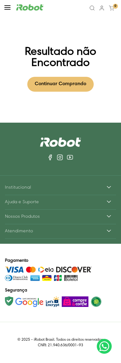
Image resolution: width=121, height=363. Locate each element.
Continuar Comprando (60, 83)
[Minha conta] (102, 8)
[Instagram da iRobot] (60, 157)
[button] (7, 8)
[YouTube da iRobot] (70, 157)
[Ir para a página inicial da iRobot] (29, 8)
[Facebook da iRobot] (50, 157)
